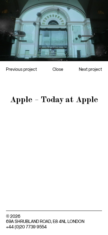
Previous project (21, 69)
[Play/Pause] (8, 54)
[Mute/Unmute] (87, 54)
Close (57, 69)
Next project (90, 69)
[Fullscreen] (100, 54)
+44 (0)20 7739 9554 (26, 227)
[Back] (8, 8)
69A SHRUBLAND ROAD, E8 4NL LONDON (45, 222)
